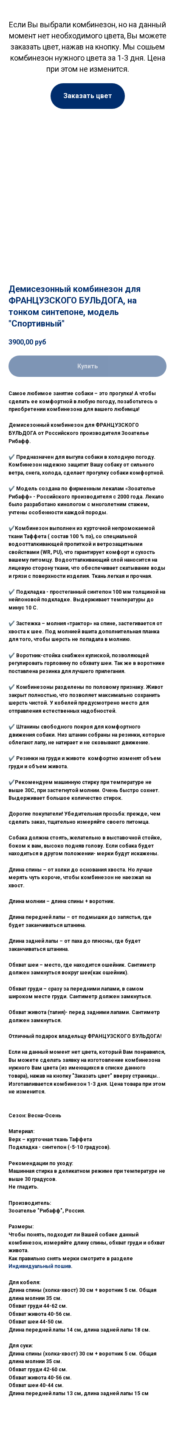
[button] (88, 96)
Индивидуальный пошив (39, 1266)
